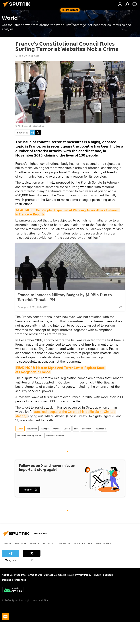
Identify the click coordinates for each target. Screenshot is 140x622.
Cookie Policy (66, 574)
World (20, 428)
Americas (20, 543)
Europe (44, 428)
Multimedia (103, 543)
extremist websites (55, 435)
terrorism (86, 428)
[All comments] (5, 616)
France (56, 428)
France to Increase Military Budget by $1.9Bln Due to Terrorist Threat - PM (65, 297)
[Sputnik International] (18, 7)
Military (64, 543)
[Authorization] (120, 4)
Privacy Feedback (103, 574)
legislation (101, 428)
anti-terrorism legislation (29, 435)
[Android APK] (13, 590)
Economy (49, 543)
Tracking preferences (14, 579)
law (75, 428)
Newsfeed (32, 428)
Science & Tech (83, 543)
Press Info (20, 574)
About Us (7, 574)
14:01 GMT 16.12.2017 (27, 56)
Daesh (67, 428)
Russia (34, 543)
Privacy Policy (83, 574)
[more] (120, 306)
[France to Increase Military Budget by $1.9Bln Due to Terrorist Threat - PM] (70, 266)
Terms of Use (34, 574)
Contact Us (50, 574)
